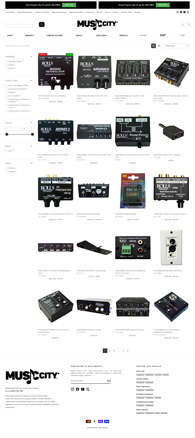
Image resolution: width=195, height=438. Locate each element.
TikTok (157, 412)
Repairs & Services (59, 12)
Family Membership (24, 12)
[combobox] (21, 24)
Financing (90, 12)
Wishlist (137, 12)
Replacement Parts (76, 12)
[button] (153, 46)
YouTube (158, 374)
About (107, 12)
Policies (99, 12)
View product (55, 89)
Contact (115, 12)
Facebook (140, 374)
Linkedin (165, 374)
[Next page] (127, 350)
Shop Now (69, 5)
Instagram (149, 374)
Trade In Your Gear (42, 12)
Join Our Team (126, 12)
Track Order (10, 12)
